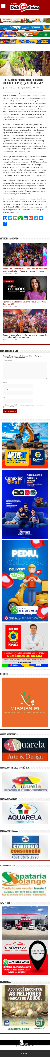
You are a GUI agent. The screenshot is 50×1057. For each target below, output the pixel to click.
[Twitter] (24, 1053)
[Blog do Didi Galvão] (25, 7)
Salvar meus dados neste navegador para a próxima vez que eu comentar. (23, 406)
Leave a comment (10, 89)
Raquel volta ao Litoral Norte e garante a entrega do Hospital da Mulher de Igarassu (25, 336)
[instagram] (28, 1053)
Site (4, 397)
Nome (5, 382)
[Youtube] (26, 1053)
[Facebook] (21, 1053)
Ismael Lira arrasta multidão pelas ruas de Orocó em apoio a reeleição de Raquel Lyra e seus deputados (25, 270)
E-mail (5, 390)
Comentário (7, 361)
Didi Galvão (8, 87)
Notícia (38, 87)
